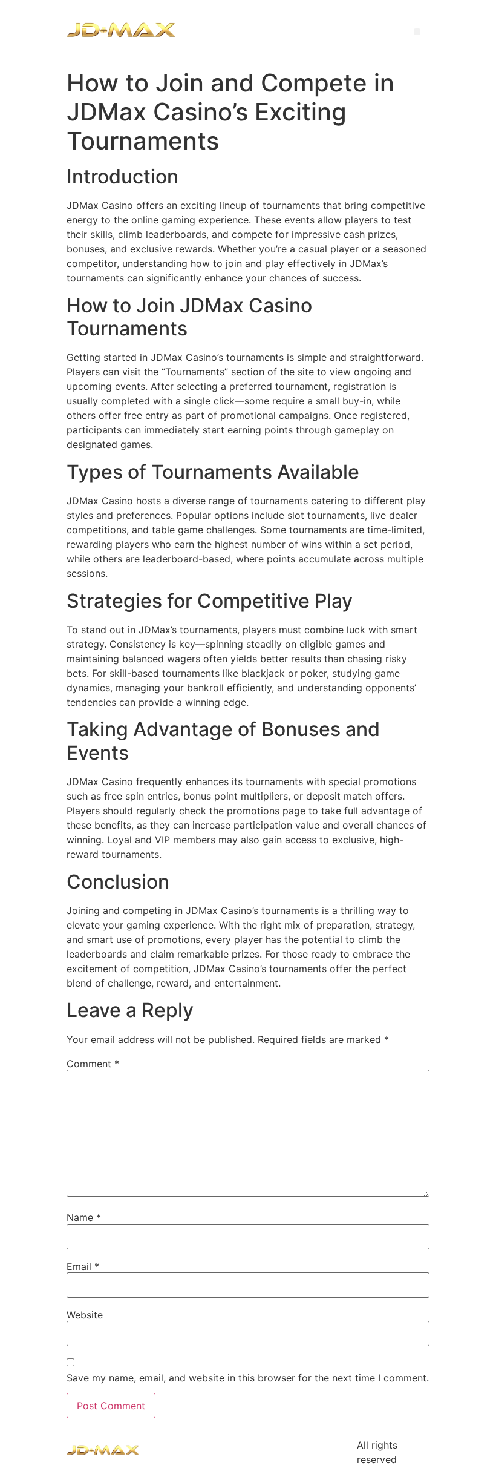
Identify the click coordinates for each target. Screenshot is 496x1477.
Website (85, 1315)
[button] (417, 31)
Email (83, 1266)
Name (84, 1217)
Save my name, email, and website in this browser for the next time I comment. (248, 1378)
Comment (93, 1063)
